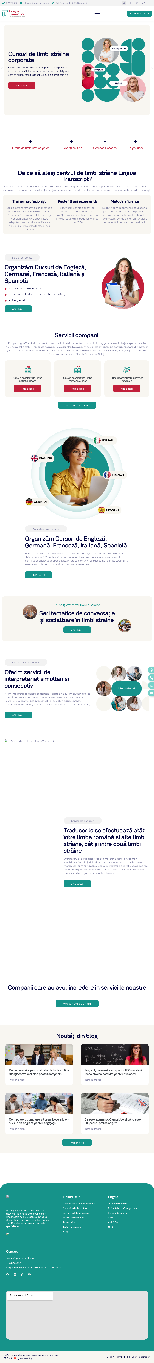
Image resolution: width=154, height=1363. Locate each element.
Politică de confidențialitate (122, 1208)
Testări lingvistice (72, 1227)
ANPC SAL (113, 1222)
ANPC (111, 1218)
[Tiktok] (22, 1274)
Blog (65, 1232)
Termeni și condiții (117, 1204)
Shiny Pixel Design (141, 1356)
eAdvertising (26, 1358)
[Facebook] (7, 1274)
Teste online (69, 1222)
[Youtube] (29, 1274)
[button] (124, 3)
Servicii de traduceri (73, 1218)
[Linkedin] (14, 1274)
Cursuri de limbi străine (75, 1208)
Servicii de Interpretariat (76, 1213)
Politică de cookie (117, 1213)
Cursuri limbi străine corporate (79, 1204)
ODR (110, 1227)
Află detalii (28, 388)
